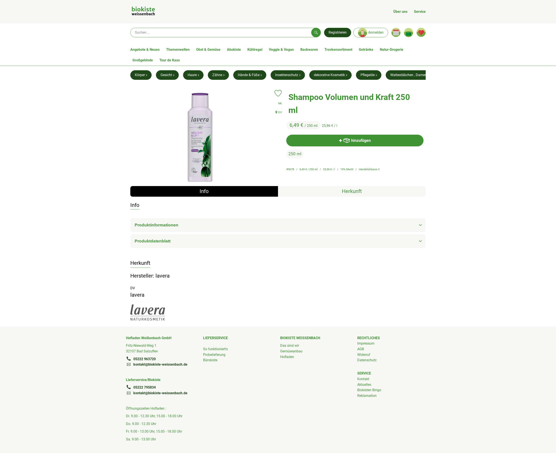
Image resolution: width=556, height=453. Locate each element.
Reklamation (367, 396)
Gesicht (166, 75)
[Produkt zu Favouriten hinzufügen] (278, 93)
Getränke (366, 49)
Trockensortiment (338, 49)
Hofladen (287, 357)
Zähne (217, 75)
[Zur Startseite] (143, 11)
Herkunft (352, 191)
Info (204, 191)
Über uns (400, 12)
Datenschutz (367, 360)
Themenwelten (178, 49)
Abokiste (234, 49)
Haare (192, 75)
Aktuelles (364, 385)
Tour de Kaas (169, 60)
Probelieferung (214, 355)
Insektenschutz (286, 75)
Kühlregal (254, 49)
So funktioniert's (215, 349)
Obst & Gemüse (208, 49)
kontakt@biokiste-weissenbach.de (160, 364)
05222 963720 (144, 359)
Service (420, 12)
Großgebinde (142, 60)
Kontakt (363, 379)
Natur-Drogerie (391, 49)
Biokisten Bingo (369, 390)
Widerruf (363, 355)
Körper (140, 75)
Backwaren (309, 49)
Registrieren (338, 32)
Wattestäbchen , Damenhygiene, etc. (418, 75)
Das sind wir (289, 345)
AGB (360, 349)
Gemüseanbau (291, 351)
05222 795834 (144, 387)
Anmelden (376, 32)
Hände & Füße (249, 75)
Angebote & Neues (145, 49)
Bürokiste (210, 360)
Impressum (365, 343)
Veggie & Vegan (281, 49)
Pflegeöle (368, 75)
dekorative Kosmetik (329, 75)
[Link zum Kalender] (395, 32)
